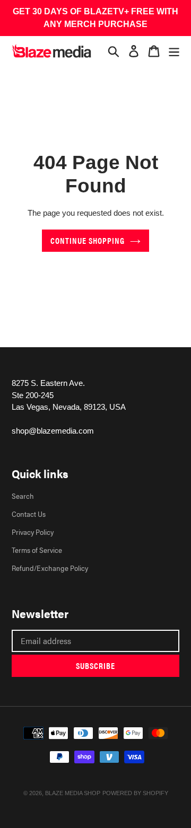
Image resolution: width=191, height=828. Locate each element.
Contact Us (29, 513)
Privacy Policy (33, 531)
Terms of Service (37, 549)
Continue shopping (87, 240)
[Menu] (174, 51)
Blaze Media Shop (72, 793)
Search (23, 495)
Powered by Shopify (135, 793)
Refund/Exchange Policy (50, 567)
